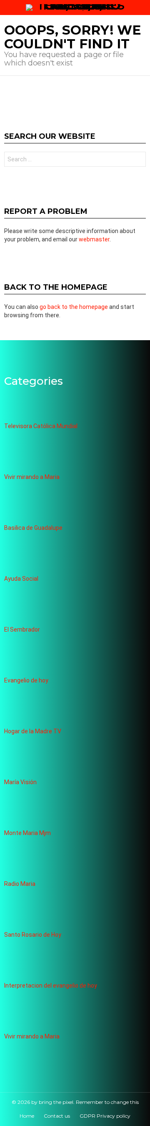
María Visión (20, 782)
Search (137, 160)
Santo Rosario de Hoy (32, 934)
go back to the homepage (74, 306)
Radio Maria (19, 883)
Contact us (57, 1116)
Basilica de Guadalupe (33, 527)
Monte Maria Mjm (27, 833)
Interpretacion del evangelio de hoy (50, 985)
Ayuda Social (21, 578)
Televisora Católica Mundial (41, 426)
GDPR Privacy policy (105, 1116)
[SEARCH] (142, 7)
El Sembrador (22, 629)
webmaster (94, 239)
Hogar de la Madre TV (32, 731)
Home (27, 1116)
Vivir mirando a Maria (32, 477)
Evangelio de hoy (26, 680)
